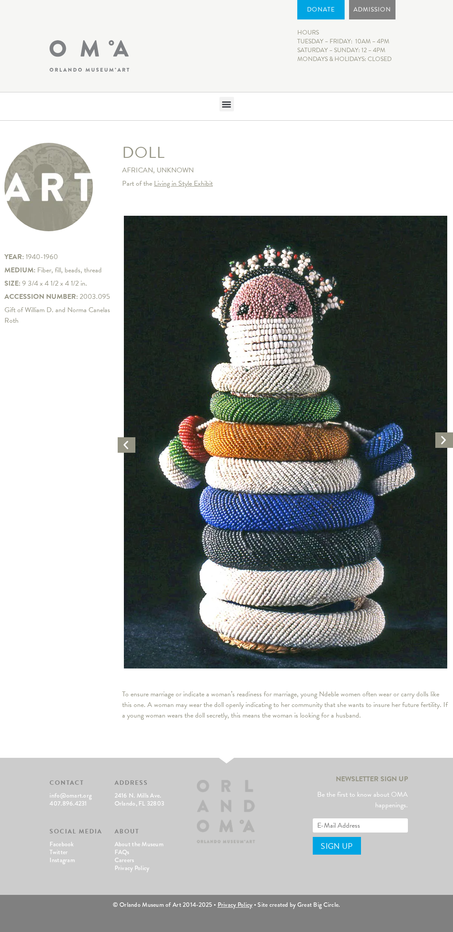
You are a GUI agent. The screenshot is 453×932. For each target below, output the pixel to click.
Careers (124, 860)
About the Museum (139, 844)
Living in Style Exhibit (183, 183)
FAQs (122, 852)
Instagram (62, 860)
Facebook (62, 844)
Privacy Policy (132, 867)
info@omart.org (71, 795)
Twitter (59, 852)
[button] (226, 104)
